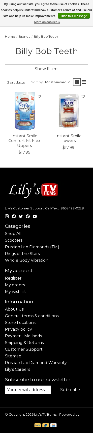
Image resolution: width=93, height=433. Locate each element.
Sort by (37, 82)
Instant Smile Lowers (69, 138)
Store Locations (20, 322)
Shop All (13, 233)
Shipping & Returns (24, 342)
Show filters (46, 68)
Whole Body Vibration (26, 260)
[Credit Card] (53, 425)
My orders (15, 285)
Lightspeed (14, 418)
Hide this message (74, 16)
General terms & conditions (32, 316)
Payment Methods (23, 336)
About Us (14, 309)
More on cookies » (47, 22)
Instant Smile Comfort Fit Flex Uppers (24, 141)
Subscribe (70, 389)
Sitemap (13, 356)
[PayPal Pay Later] (45, 425)
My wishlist (15, 291)
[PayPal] (37, 425)
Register (13, 278)
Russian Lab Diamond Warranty (36, 362)
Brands (24, 36)
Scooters (13, 240)
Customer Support (24, 349)
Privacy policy (18, 329)
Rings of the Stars (22, 253)
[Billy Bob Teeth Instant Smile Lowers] (68, 111)
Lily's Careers (17, 369)
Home (10, 36)
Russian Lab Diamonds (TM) (32, 247)
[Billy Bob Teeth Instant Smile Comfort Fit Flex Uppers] (24, 111)
